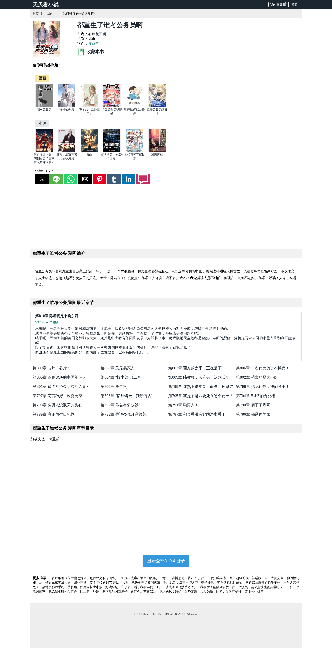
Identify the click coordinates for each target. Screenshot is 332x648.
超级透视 (157, 154)
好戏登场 (112, 587)
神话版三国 (260, 578)
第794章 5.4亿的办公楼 (255, 396)
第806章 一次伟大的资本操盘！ (262, 368)
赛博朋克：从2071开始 (188, 578)
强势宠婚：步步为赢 (199, 591)
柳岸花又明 (97, 34)
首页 (36, 13)
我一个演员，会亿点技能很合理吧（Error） (263, 587)
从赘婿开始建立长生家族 (85, 587)
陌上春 (85, 591)
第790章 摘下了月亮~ (254, 405)
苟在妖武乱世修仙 (230, 582)
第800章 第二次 (114, 386)
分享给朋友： (44, 171)
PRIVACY (179, 614)
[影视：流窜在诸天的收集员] (66, 151)
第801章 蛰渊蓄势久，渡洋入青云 (61, 386)
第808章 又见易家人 (118, 368)
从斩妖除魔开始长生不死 (263, 582)
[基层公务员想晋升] (157, 106)
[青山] (89, 151)
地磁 (96, 591)
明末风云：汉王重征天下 (181, 582)
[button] (42, 179)
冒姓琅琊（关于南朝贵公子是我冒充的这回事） (44, 158)
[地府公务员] (44, 106)
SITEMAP (158, 614)
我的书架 (276, 4)
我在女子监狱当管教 (215, 587)
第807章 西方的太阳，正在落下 (195, 368)
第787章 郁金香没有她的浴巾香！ (196, 414)
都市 (50, 13)
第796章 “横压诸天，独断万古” (127, 396)
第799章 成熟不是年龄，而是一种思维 (200, 386)
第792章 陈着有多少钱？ (121, 405)
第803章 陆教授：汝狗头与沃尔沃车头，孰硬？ (208, 377)
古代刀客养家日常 (221, 578)
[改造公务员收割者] (112, 106)
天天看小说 (46, 4)
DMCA (168, 614)
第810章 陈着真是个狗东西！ (58, 316)
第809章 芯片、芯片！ (52, 368)
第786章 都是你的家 (253, 414)
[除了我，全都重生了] (89, 106)
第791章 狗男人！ (183, 405)
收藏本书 (95, 51)
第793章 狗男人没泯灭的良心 (57, 405)
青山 (89, 154)
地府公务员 (44, 109)
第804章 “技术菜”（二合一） (125, 377)
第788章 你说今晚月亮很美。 (125, 414)
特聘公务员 (66, 109)
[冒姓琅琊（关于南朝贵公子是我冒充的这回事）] (44, 151)
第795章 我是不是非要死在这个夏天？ (200, 396)
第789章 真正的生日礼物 (54, 414)
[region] (166, 215)
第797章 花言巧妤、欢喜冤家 (57, 396)
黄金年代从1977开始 (105, 582)
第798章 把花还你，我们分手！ (262, 386)
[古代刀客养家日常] (134, 151)
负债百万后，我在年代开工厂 (142, 587)
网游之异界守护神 (229, 591)
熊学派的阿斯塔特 (115, 591)
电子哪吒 (208, 582)
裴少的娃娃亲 (254, 591)
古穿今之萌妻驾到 (144, 591)
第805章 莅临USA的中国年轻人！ (61, 377)
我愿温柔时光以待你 (63, 591)
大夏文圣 (277, 578)
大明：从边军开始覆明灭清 (141, 582)
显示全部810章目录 (166, 560)
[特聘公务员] (66, 106)
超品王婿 (80, 582)
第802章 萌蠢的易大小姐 (257, 377)
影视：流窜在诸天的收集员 (140, 578)
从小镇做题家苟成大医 (55, 582)
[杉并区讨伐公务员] (134, 106)
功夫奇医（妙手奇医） (182, 587)
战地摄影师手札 (53, 587)
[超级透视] (157, 151)
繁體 (294, 4)
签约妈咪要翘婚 (170, 591)
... (165, 343)
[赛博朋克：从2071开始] (112, 151)
